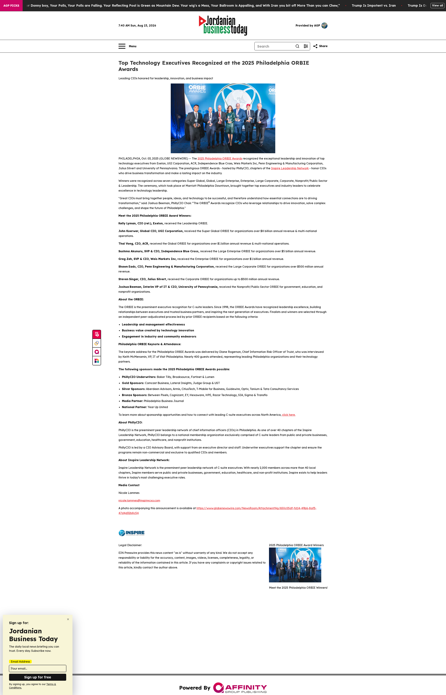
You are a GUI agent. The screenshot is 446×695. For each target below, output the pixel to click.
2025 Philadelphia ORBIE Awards (220, 158)
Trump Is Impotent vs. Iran (374, 5)
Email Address (20, 661)
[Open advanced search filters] (306, 46)
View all (437, 5)
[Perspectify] (97, 343)
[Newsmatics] (97, 360)
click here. (288, 414)
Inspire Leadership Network (290, 168)
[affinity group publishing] (97, 352)
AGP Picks (11, 5)
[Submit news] (97, 334)
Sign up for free (37, 677)
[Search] (297, 46)
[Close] (68, 619)
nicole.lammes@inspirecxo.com (139, 500)
